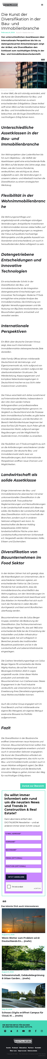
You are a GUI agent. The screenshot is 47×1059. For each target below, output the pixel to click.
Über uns (13, 1051)
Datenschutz (32, 1051)
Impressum (22, 1051)
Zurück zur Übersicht (33, 786)
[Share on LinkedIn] (44, 60)
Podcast (15, 1048)
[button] (42, 4)
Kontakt (38, 1048)
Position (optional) (16, 866)
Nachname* (11, 850)
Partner (31, 1048)
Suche (8, 1048)
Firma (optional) (14, 858)
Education (23, 1048)
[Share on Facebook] (42, 60)
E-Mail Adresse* (13, 834)
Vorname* (10, 842)
